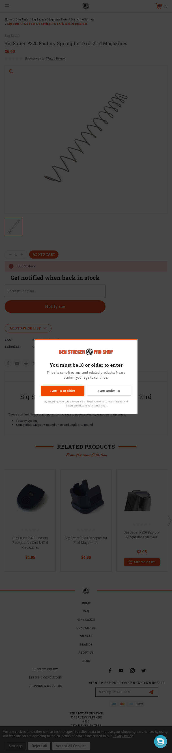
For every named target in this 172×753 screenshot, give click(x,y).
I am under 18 (109, 390)
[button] (160, 741)
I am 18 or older (62, 390)
